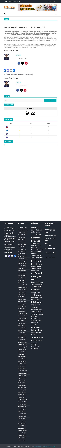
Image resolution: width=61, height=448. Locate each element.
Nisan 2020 (20, 409)
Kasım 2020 (20, 392)
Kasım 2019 (20, 421)
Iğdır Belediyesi (38, 294)
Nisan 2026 (20, 237)
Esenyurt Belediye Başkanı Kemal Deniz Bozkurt (37, 285)
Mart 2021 (20, 382)
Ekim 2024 (20, 280)
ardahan (33, 243)
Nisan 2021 (20, 380)
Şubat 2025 (20, 270)
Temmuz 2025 (21, 258)
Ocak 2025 (20, 273)
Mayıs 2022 (20, 349)
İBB (39, 340)
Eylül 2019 (20, 425)
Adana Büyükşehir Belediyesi (36, 237)
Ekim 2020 (20, 394)
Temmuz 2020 (21, 401)
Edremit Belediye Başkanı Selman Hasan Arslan (36, 270)
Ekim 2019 (20, 423)
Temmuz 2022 (21, 344)
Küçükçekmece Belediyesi (36, 309)
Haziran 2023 (21, 318)
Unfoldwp (45, 446)
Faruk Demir (34, 292)
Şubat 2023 (20, 328)
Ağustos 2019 (21, 428)
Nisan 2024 (20, 294)
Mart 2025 (20, 268)
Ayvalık (40, 248)
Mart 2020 (20, 411)
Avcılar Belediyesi (28, 74)
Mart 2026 (20, 239)
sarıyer (36, 322)
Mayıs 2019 (20, 435)
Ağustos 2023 (21, 313)
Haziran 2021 (21, 375)
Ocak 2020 (20, 416)
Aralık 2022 (20, 332)
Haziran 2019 (21, 433)
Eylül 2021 (20, 368)
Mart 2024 (20, 296)
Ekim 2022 (20, 337)
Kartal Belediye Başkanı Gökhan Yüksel (36, 297)
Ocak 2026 (20, 244)
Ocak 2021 (20, 387)
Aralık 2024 (20, 275)
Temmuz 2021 (21, 373)
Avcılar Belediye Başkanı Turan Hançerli (15, 74)
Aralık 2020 (20, 390)
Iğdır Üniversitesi (34, 295)
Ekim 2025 (20, 251)
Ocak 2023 (20, 330)
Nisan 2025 (20, 265)
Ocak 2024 (20, 301)
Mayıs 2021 (20, 378)
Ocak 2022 (20, 359)
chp (41, 264)
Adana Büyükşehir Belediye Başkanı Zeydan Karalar (37, 231)
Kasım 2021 (20, 363)
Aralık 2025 (20, 246)
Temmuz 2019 (21, 430)
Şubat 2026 (20, 242)
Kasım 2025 (20, 249)
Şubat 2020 (20, 413)
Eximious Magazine (37, 446)
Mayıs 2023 (20, 320)
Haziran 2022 (21, 347)
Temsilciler (10, 1)
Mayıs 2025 (20, 263)
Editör (18, 55)
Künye (6, 1)
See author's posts (23, 58)
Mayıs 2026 (20, 234)
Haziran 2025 (21, 261)
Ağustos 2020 (21, 399)
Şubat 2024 (20, 299)
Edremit (33, 266)
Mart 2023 (20, 325)
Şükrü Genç (34, 348)
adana (33, 228)
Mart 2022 (20, 354)
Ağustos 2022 (21, 342)
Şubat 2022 (20, 356)
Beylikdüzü (38, 255)
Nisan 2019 (20, 437)
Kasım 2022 (20, 335)
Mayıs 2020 (20, 406)
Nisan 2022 (20, 351)
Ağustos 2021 (21, 370)
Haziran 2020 (21, 404)
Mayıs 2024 (20, 292)
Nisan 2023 (20, 323)
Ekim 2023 (20, 308)
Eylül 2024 (20, 282)
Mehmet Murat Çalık (36, 311)
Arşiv (15, 1)
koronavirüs (35, 308)
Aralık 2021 (20, 361)
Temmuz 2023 (21, 316)
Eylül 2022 (20, 339)
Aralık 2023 (20, 304)
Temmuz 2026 (21, 230)
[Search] (56, 14)
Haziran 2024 (21, 289)
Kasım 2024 (20, 277)
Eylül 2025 (20, 254)
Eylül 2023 (20, 311)
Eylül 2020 (20, 397)
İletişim (18, 1)
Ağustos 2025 (21, 256)
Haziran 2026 (21, 232)
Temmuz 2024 (21, 287)
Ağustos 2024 (21, 285)
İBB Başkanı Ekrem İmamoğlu (36, 343)
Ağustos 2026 (21, 227)
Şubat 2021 (20, 385)
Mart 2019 (20, 440)
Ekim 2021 (20, 366)
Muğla (39, 318)
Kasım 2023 (20, 306)
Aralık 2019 (20, 418)
